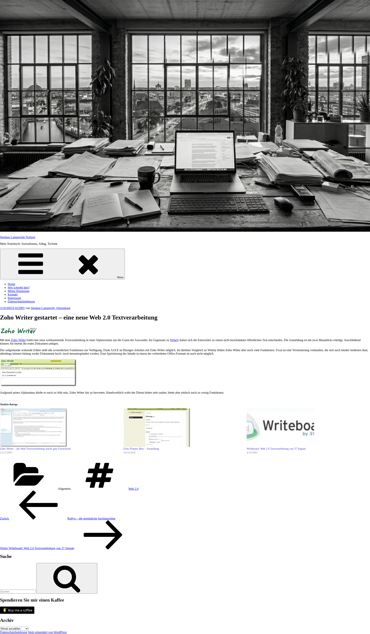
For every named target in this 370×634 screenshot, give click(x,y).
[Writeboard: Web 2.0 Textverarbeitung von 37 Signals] (306, 427)
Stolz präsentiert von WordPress (47, 632)
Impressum (14, 298)
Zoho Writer (18, 340)
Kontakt (13, 294)
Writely (174, 340)
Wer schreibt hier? (19, 287)
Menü (120, 277)
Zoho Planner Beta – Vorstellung (141, 448)
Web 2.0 (133, 488)
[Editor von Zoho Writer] (38, 386)
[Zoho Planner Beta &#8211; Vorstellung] (183, 427)
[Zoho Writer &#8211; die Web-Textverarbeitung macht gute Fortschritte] (59, 427)
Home (11, 284)
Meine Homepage (18, 291)
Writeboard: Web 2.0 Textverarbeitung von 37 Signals (276, 448)
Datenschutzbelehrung (21, 301)
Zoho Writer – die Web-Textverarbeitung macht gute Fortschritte (35, 448)
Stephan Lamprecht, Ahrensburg (50, 308)
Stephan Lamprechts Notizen (17, 237)
